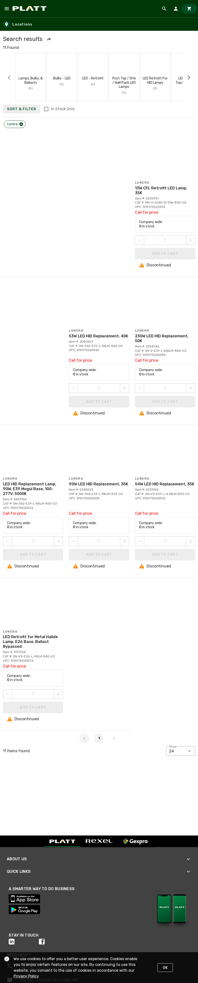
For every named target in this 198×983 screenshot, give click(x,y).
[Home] (30, 8)
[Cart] (189, 8)
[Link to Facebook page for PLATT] (54, 941)
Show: (173, 746)
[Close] (21, 124)
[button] (48, 39)
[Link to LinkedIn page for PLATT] (24, 941)
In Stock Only (63, 109)
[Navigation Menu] (7, 8)
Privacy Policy (26, 976)
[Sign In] (176, 8)
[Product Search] (164, 8)
